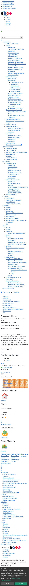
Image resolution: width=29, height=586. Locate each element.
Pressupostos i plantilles (10, 482)
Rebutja (7, 583)
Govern (5, 476)
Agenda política (7, 383)
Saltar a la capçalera (8, 1)
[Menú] (1, 40)
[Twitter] (2, 13)
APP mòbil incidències (9, 307)
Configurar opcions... (6, 580)
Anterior (3, 424)
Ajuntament (4, 472)
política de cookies (16, 578)
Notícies (5, 296)
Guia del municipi (8, 496)
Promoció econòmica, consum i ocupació (15, 535)
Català (8, 17)
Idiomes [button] (5, 15)
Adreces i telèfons (6, 544)
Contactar (4, 11)
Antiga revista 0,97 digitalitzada (12, 309)
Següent (8, 424)
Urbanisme (6, 528)
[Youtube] (7, 13)
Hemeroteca (7, 311)
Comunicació (7, 300)
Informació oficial (8, 478)
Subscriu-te (4, 438)
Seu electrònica (7, 491)
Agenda (16, 292)
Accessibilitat (7, 555)
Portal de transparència (10, 493)
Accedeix (3, 400)
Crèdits (5, 557)
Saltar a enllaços (7, 6)
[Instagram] (10, 13)
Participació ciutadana (9, 542)
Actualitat (7, 292)
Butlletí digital (7, 305)
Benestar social (7, 537)
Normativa (6, 489)
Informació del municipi (10, 498)
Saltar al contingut (7, 3)
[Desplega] (11, 292)
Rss (4, 313)
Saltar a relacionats (8, 4)
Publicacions (7, 387)
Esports (5, 526)
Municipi (3, 494)
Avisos (5, 385)
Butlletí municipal (8, 303)
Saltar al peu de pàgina (9, 8)
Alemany (8, 23)
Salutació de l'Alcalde (9, 474)
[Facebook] (5, 13)
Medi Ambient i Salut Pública (11, 539)
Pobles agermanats (9, 500)
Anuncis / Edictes (8, 485)
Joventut (5, 533)
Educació (6, 531)
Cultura (5, 529)
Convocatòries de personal (11, 480)
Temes (3, 522)
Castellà (8, 19)
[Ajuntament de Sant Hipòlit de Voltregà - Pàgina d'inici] (10, 33)
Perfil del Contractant (9, 487)
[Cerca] (21, 37)
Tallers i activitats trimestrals (11, 302)
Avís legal (6, 550)
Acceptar (21, 583)
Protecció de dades (9, 553)
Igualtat (5, 524)
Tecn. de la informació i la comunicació (14, 540)
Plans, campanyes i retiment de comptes (15, 483)
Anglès (8, 21)
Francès (8, 25)
